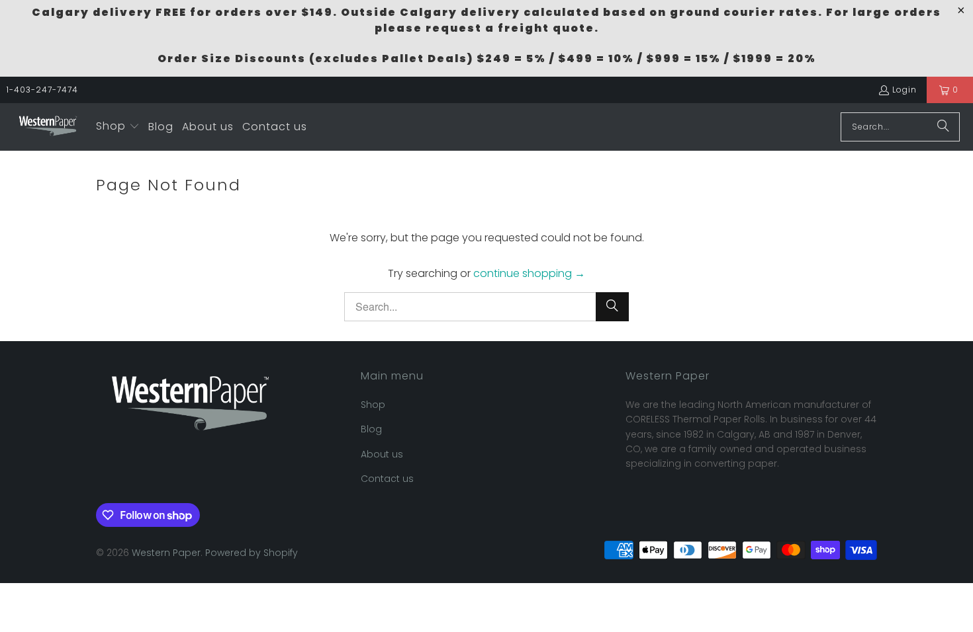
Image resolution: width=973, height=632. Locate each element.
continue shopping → (529, 273)
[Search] (943, 126)
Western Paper (166, 552)
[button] (118, 127)
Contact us (387, 478)
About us (382, 454)
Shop (373, 404)
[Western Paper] (48, 127)
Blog (371, 429)
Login (904, 89)
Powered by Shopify (251, 552)
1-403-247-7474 (42, 89)
